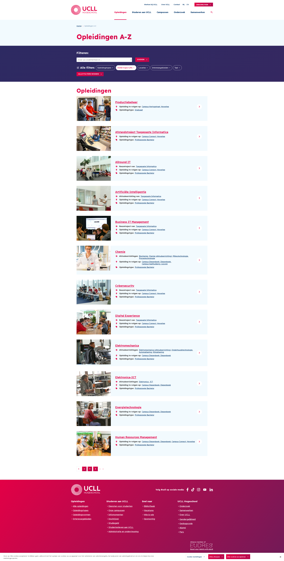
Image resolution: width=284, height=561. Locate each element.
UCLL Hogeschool (187, 501)
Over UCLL (165, 5)
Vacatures (149, 510)
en (188, 5)
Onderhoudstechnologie (182, 350)
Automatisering (145, 352)
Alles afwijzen (214, 557)
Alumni (182, 527)
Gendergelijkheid (187, 519)
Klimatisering (158, 352)
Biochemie (143, 256)
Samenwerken (198, 12)
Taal (176, 68)
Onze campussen (116, 510)
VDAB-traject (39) (124, 68)
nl (184, 5)
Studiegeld (113, 523)
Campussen (162, 12)
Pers (181, 532)
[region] (142, 557)
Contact (177, 5)
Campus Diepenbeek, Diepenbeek (156, 262)
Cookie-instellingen (194, 557)
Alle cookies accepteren (236, 557)
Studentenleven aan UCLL (120, 527)
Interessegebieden (160, 68)
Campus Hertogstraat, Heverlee (155, 106)
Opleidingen (120, 12)
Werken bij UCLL (150, 5)
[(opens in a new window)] (187, 489)
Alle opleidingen (80, 506)
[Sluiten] (280, 556)
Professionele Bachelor (144, 140)
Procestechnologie (147, 258)
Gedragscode (186, 523)
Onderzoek (179, 12)
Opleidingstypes (104, 68)
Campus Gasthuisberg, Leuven (155, 264)
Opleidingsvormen (81, 514)
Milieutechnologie (180, 256)
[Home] (84, 10)
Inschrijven (202, 5)
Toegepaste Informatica (146, 166)
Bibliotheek (149, 506)
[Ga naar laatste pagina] (103, 469)
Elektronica (144, 382)
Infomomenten (115, 514)
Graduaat (139, 110)
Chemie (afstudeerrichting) (160, 256)
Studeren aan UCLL (141, 12)
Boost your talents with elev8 (201, 549)
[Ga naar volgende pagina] (100, 469)
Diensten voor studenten (120, 506)
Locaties (142, 68)
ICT (151, 382)
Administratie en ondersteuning (123, 531)
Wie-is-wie (149, 514)
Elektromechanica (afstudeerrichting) (155, 350)
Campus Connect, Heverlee (153, 136)
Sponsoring (149, 519)
